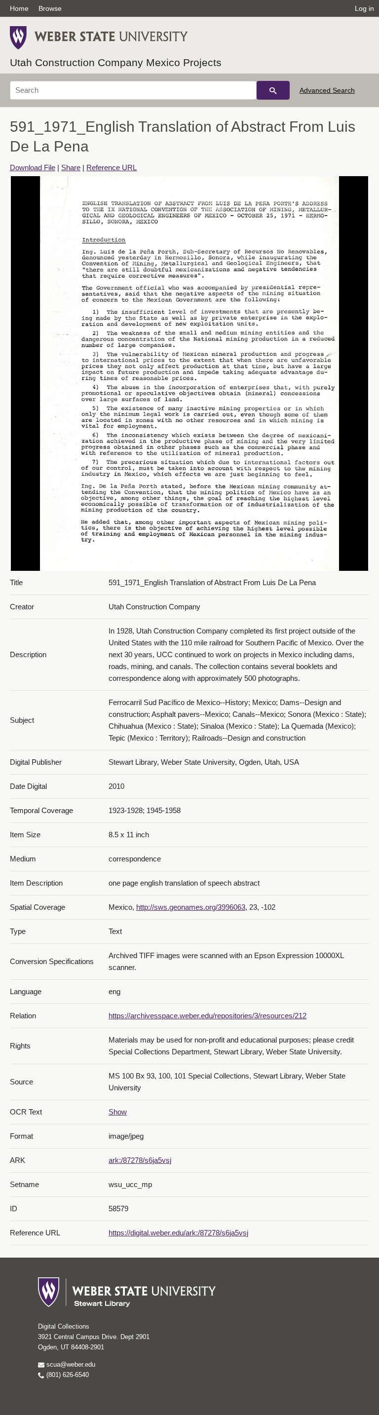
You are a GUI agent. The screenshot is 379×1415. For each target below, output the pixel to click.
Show (118, 1112)
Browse (50, 8)
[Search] (273, 90)
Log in (364, 8)
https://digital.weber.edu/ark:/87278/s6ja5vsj (178, 1233)
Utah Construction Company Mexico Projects (116, 62)
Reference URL (111, 167)
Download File (32, 167)
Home (19, 8)
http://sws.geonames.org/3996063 (190, 907)
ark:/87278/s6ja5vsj (140, 1160)
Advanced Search (327, 90)
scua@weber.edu (69, 1364)
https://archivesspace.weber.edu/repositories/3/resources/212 (207, 1015)
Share (70, 167)
